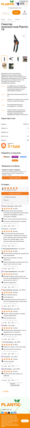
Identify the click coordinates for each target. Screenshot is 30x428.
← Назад (4, 391)
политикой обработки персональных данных (9, 425)
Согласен (25, 421)
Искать (16, 12)
